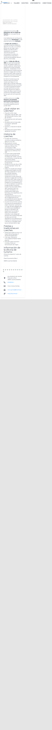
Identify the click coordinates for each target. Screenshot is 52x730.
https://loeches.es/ (12, 293)
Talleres (17, 3)
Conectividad (46, 3)
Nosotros (25, 3)
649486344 (11, 282)
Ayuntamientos (35, 3)
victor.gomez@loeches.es (14, 289)
